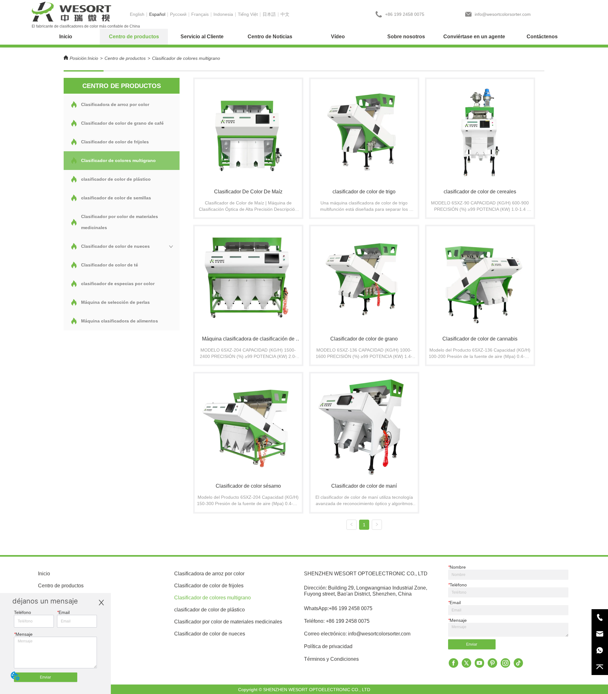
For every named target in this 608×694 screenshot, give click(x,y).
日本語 (269, 14)
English (137, 14)
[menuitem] (134, 37)
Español (157, 14)
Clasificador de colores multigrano (186, 58)
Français (200, 14)
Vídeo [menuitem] (338, 36)
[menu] (304, 37)
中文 (285, 14)
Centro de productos (125, 58)
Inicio (93, 58)
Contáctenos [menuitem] (542, 36)
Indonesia (223, 14)
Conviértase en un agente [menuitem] (474, 36)
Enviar (45, 677)
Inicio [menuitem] (65, 36)
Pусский (178, 14)
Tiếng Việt (248, 14)
